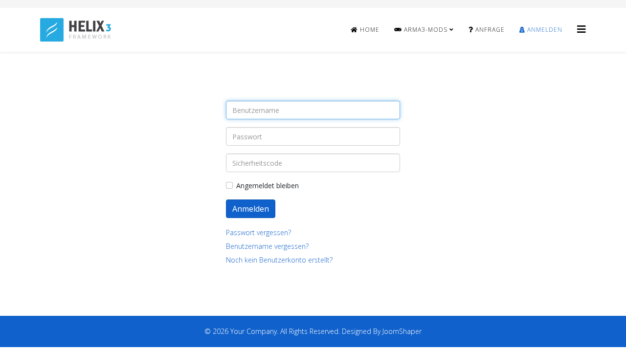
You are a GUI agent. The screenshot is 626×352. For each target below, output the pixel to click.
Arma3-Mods (424, 29)
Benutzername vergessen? (267, 246)
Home (369, 29)
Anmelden (543, 29)
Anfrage (489, 29)
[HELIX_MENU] (581, 29)
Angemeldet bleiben (267, 185)
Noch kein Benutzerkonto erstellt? (279, 259)
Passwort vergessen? (258, 232)
